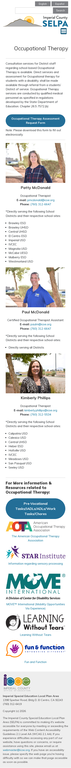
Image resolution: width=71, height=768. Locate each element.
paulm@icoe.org (40, 324)
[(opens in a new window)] (35, 525)
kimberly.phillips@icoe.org (40, 410)
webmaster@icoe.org (16, 750)
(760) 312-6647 (40, 204)
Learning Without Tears (35, 635)
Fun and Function (35, 662)
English (43, 3)
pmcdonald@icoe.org (41, 200)
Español (59, 3)
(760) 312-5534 (40, 414)
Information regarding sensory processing (35, 563)
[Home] (35, 20)
